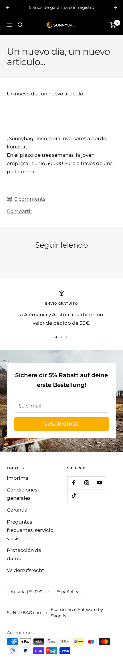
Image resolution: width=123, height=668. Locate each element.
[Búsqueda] (20, 25)
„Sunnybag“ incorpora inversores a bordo (56, 138)
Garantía (17, 510)
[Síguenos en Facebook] (73, 482)
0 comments (29, 199)
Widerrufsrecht (25, 570)
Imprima (17, 478)
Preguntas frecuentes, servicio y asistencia (30, 530)
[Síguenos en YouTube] (99, 482)
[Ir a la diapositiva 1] (56, 337)
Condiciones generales (22, 494)
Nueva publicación (30, 261)
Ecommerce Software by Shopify (77, 613)
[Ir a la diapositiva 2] (61, 337)
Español (64, 591)
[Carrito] (113, 25)
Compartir (19, 211)
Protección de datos (24, 554)
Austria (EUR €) (27, 591)
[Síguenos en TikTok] (73, 495)
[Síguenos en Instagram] (86, 482)
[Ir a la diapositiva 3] (67, 337)
